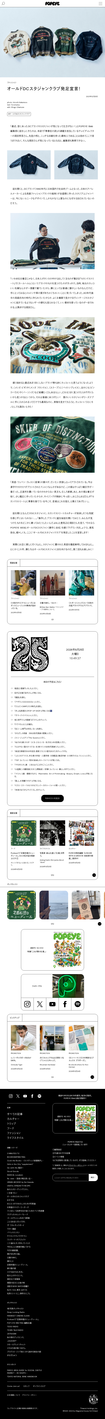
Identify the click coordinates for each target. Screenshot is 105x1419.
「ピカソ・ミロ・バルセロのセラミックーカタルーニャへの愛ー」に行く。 (40, 785)
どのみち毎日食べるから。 (16, 1348)
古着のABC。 (12, 1257)
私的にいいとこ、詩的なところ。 (18, 1293)
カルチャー (13, 1119)
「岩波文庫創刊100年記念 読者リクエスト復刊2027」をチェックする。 (40, 751)
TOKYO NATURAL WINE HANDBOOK (22, 1376)
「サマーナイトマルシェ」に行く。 (26, 715)
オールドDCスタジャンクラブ (18, 1196)
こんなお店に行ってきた (16, 1221)
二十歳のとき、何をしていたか (18, 1243)
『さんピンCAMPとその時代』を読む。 (28, 706)
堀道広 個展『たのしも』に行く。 (26, 688)
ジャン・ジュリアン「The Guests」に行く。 (30, 738)
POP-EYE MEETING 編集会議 (19, 1323)
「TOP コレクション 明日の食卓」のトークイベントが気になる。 (37, 760)
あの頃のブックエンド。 (15, 1337)
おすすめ (10, 1200)
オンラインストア (39, 1386)
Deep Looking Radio (16, 1312)
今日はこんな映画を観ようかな (18, 1247)
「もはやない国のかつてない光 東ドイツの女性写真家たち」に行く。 (39, 747)
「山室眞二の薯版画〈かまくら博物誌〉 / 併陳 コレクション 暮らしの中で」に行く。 (45, 769)
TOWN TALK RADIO (15, 1330)
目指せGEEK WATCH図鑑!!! (18, 1286)
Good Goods (13, 1171)
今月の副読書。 (13, 1250)
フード (10, 1128)
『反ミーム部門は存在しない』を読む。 (28, 729)
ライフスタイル (15, 1138)
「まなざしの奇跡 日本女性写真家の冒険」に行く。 (33, 733)
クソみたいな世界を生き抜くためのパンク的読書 (25, 1211)
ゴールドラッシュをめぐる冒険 (18, 1218)
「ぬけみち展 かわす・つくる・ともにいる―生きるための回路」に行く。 (40, 742)
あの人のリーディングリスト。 (18, 1189)
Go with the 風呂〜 (15, 1168)
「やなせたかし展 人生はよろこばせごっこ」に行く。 (34, 765)
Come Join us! (13, 1386)
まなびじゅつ (12, 1355)
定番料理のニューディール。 (17, 1265)
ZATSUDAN (11, 1334)
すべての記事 (15, 1114)
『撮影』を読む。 (20, 697)
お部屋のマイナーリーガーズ (18, 1207)
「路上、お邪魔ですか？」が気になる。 (28, 781)
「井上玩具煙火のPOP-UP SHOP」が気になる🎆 (33, 711)
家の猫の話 (11, 1268)
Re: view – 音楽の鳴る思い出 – (19, 1178)
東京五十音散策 (13, 1279)
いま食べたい (12, 1193)
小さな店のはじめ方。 (15, 1272)
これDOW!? (11, 1341)
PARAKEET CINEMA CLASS (18, 1316)
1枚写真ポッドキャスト (15, 1308)
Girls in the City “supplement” (20, 1164)
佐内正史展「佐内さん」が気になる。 (28, 693)
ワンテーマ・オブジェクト (16, 1239)
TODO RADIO (12, 1326)
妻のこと (10, 1261)
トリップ (11, 1123)
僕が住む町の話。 (14, 1254)
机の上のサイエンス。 (15, 1275)
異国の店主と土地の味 (16, 1283)
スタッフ (26, 1386)
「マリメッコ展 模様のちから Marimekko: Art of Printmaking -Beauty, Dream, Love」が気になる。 (53, 775)
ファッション (14, 1133)
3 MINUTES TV (13, 1153)
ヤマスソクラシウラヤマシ (17, 1236)
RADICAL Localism (15, 1175)
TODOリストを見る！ (52, 798)
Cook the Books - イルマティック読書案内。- (25, 1160)
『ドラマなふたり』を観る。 (23, 724)
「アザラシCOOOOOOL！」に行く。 (27, 702)
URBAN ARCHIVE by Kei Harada (20, 1182)
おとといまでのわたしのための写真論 (21, 1204)
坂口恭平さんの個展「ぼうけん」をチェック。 (30, 720)
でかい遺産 (11, 1229)
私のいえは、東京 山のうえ (17, 1290)
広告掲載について (13, 1395)
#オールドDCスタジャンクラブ (19, 114)
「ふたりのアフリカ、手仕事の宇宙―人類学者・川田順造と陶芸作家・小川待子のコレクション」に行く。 (53, 756)
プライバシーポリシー (76, 1165)
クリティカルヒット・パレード (17, 1214)
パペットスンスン (13, 1232)
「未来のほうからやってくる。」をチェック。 (29, 790)
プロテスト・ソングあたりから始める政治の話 (24, 1352)
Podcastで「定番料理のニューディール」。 (23, 1319)
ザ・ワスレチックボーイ (15, 1225)
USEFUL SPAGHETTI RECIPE (18, 1186)
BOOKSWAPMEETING (16, 1157)
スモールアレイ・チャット (16, 1344)
